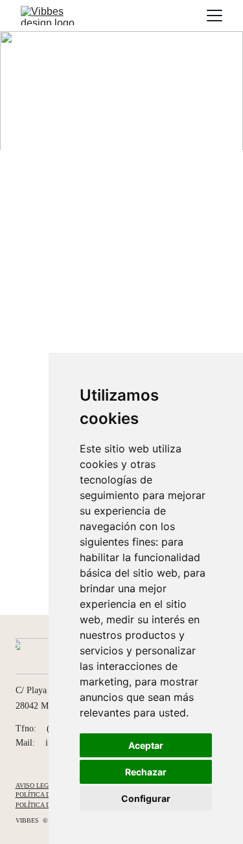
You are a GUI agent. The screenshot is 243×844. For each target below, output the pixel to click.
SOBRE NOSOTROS (197, 125)
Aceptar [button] (145, 745)
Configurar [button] (145, 798)
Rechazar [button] (146, 771)
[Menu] (214, 15)
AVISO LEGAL (38, 785)
